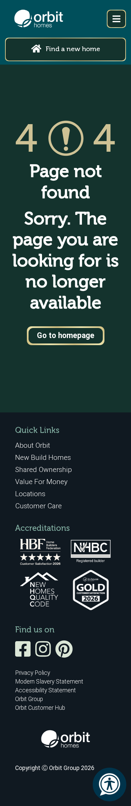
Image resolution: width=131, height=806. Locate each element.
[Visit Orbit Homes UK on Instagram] (44, 653)
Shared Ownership (43, 469)
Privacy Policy (32, 672)
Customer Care (38, 506)
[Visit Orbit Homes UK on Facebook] (24, 653)
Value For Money (41, 481)
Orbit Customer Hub (40, 707)
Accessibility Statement (45, 690)
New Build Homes (43, 457)
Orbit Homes (38, 19)
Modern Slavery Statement (49, 681)
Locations (30, 493)
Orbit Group (29, 699)
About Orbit (32, 445)
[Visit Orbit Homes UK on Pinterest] (64, 653)
